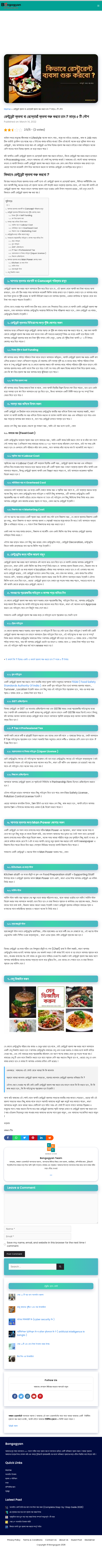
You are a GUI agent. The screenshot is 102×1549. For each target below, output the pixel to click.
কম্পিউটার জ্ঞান (10, 1486)
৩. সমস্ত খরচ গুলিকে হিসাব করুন (16, 221)
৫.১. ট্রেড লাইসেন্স (14, 241)
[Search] (60, 1267)
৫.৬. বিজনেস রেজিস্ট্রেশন (17, 256)
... (51, 1174)
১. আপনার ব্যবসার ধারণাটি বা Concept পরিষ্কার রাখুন (24, 208)
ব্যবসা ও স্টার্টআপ (11, 1478)
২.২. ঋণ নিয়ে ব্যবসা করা (16, 218)
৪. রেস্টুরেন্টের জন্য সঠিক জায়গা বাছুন (17, 234)
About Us (63, 1539)
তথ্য (6, 1482)
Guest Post (76, 1539)
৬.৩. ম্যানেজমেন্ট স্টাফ (15, 269)
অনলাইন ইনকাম (10, 1474)
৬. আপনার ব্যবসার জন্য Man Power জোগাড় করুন (23, 259)
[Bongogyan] (11, 6)
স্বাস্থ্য (7, 1491)
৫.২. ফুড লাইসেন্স (14, 244)
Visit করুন (13, 1425)
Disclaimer (90, 1539)
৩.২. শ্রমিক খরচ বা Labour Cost (21, 225)
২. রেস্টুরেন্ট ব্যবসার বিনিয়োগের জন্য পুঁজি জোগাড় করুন (22, 212)
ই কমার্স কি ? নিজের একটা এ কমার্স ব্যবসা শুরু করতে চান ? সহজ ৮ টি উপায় (37, 659)
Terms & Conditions (32, 1539)
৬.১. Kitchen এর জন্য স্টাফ (18, 263)
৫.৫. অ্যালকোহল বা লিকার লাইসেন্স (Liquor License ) (27, 253)
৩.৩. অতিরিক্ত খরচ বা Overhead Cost (23, 228)
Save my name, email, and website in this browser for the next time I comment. (46, 1244)
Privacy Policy (13, 1539)
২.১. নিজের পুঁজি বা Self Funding (20, 215)
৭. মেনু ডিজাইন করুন (12, 272)
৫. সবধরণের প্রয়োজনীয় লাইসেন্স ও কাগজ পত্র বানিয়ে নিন (24, 237)
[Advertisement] (51, 30)
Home (7, 109)
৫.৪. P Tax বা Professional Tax (22, 250)
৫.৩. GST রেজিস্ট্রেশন (16, 247)
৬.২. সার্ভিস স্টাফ (14, 266)
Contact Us (51, 1539)
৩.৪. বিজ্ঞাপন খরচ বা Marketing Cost (22, 231)
